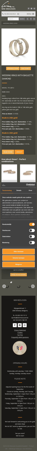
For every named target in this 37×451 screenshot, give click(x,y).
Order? (19, 152)
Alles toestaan (18, 251)
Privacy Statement (20, 330)
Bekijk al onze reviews (18, 274)
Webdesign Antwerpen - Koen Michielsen (20, 449)
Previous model (13, 68)
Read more (8, 152)
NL (27, 19)
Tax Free (20, 335)
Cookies (20, 333)
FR (31, 19)
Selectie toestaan (18, 258)
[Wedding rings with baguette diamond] (9, 172)
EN (34, 19)
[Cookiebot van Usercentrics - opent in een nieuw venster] (26, 185)
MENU (29, 14)
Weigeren (18, 264)
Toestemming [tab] (7, 190)
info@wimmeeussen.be (20, 318)
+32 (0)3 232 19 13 (10, 14)
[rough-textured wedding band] (28, 172)
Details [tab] (18, 190)
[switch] (32, 230)
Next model (25, 68)
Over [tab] (30, 190)
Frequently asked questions (20, 337)
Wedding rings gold (10, 23)
